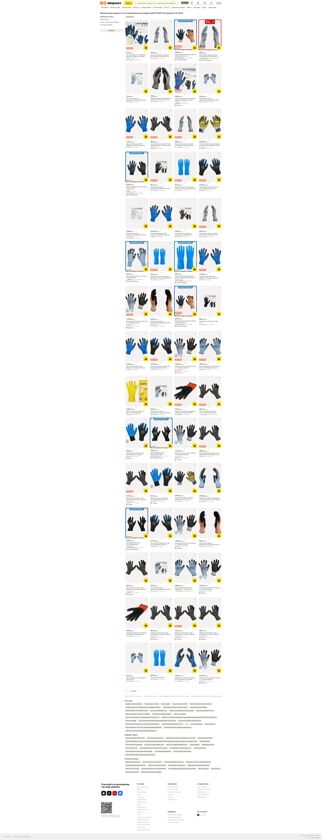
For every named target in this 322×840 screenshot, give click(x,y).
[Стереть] (176, 3)
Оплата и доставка (173, 789)
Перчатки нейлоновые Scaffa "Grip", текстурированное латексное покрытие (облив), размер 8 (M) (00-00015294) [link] (161, 367)
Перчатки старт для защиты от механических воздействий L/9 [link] (183, 234)
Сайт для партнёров (173, 822)
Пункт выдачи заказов (203, 794)
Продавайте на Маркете (174, 817)
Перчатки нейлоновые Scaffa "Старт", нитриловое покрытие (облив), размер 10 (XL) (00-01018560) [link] (161, 144)
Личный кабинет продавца (175, 814)
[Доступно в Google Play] (109, 795)
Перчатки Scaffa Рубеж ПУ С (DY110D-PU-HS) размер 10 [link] (136, 277)
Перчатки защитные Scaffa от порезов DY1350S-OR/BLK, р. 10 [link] (185, 55)
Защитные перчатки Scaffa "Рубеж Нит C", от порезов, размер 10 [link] (136, 322)
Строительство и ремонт (144, 824)
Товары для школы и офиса (144, 817)
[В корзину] (145, 47)
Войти (219, 3)
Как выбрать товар (173, 787)
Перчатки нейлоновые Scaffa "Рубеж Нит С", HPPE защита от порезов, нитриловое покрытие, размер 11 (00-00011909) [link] (209, 367)
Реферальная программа (204, 789)
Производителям (202, 792)
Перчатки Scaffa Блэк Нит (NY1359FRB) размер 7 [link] (133, 543)
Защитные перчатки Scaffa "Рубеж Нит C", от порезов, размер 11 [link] (185, 543)
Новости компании (202, 787)
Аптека (139, 804)
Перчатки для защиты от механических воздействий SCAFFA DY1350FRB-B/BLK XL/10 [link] (209, 99)
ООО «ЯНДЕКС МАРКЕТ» (313, 835)
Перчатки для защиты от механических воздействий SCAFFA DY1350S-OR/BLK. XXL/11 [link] (160, 322)
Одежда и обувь (141, 799)
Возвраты (170, 797)
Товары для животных (143, 822)
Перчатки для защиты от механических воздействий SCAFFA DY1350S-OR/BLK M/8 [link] (209, 543)
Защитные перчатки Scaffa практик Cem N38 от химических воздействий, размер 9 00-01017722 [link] (161, 277)
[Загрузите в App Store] (103, 795)
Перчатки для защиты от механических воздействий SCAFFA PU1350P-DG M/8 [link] (136, 99)
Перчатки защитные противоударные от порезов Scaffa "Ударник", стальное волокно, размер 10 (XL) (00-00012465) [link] (209, 144)
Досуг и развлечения (143, 787)
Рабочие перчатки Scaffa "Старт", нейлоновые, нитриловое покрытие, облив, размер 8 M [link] (185, 633)
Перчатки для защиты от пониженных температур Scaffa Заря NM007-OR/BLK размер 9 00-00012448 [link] (185, 412)
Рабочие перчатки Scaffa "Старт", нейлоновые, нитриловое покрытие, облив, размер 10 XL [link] (136, 498)
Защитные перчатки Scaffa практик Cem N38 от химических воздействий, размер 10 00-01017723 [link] (185, 187)
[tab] (104, 8)
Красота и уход (141, 807)
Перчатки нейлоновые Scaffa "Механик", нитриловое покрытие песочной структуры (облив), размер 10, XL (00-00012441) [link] (136, 144)
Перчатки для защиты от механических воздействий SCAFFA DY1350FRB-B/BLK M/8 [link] (160, 588)
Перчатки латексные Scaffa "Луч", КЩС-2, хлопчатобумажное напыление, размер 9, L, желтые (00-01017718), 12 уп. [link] (136, 412)
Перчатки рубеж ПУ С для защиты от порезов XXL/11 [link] (136, 678)
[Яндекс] (318, 837)
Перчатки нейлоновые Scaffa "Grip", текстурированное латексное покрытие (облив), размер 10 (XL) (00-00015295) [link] (209, 187)
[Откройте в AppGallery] (114, 795)
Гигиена (139, 794)
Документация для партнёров (176, 819)
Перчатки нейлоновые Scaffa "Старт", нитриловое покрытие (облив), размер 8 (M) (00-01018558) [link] (209, 453)
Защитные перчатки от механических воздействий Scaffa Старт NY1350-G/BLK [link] (161, 99)
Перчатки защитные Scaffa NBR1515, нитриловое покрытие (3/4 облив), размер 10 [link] (136, 55)
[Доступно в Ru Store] (120, 795)
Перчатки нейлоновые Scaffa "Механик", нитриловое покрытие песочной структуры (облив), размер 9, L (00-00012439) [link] (209, 277)
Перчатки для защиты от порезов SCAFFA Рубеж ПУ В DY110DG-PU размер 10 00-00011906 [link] (160, 55)
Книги (138, 814)
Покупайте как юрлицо (174, 792)
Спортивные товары (142, 819)
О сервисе (170, 794)
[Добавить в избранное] (146, 21)
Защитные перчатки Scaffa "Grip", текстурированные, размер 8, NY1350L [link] (135, 453)
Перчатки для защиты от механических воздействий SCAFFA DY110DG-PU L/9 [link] (136, 234)
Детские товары (141, 827)
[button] (130, 16)
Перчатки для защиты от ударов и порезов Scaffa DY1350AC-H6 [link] (184, 498)
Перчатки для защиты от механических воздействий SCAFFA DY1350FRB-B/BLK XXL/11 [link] (160, 412)
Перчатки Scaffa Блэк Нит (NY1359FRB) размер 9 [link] (158, 453)
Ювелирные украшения (143, 829)
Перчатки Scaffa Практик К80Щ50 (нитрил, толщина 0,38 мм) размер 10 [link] (185, 277)
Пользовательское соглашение (21, 836)
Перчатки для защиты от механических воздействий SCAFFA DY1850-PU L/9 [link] (160, 187)
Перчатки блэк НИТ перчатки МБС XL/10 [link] (208, 322)
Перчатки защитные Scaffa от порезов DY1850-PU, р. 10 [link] (136, 187)
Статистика (7, 836)
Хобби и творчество (142, 809)
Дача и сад (140, 812)
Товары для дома (141, 802)
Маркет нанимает (202, 797)
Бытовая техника (141, 792)
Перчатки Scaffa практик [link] (157, 677)
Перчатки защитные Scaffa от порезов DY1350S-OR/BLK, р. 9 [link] (185, 321)
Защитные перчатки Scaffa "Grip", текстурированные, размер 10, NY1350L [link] (160, 498)
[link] (134, 704)
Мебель (139, 789)
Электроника (140, 797)
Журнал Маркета (172, 799)
